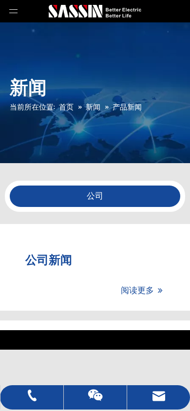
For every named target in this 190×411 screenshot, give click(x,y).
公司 (95, 196)
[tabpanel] (95, 196)
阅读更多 (142, 290)
